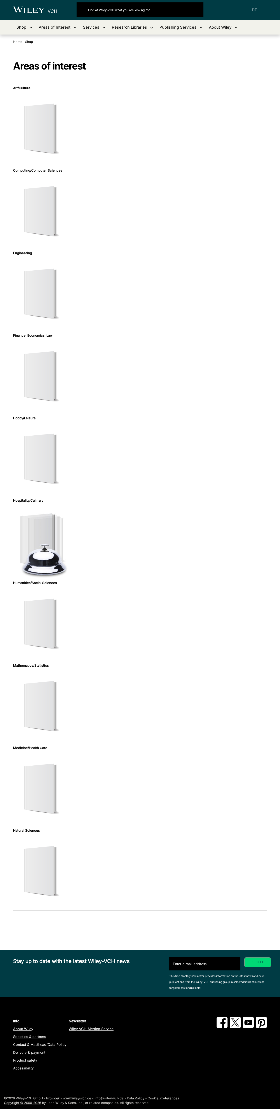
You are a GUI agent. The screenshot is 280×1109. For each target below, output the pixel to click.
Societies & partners (29, 1036)
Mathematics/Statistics (31, 665)
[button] (24, 27)
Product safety (25, 1060)
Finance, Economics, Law (32, 335)
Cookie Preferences (163, 1098)
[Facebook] (222, 1026)
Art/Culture (21, 88)
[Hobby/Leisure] (140, 459)
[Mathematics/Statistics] (140, 707)
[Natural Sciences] (140, 872)
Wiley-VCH (39, 10)
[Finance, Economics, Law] (140, 377)
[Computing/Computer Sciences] (140, 212)
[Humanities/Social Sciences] (140, 624)
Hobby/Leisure (24, 418)
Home (17, 41)
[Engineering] (140, 294)
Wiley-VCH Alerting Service (91, 1029)
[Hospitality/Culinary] (140, 542)
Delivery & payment (29, 1052)
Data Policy (135, 1098)
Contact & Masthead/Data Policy (39, 1044)
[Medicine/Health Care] (140, 789)
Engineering (22, 253)
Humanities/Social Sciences (35, 583)
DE (254, 10)
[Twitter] (235, 1026)
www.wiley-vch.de (77, 1098)
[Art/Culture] (140, 129)
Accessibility (23, 1068)
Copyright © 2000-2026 (22, 1103)
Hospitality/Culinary (28, 500)
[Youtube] (248, 1026)
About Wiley (23, 1029)
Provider (53, 1098)
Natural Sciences (26, 831)
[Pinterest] (261, 1026)
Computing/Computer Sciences (37, 170)
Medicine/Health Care (30, 748)
